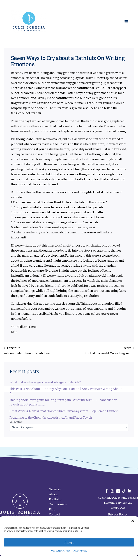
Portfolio (55, 499)
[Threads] (118, 491)
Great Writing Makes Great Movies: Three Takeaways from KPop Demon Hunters (64, 411)
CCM (122, 507)
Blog (52, 509)
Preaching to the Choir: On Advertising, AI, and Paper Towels (51, 417)
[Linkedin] (129, 491)
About (53, 494)
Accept (69, 542)
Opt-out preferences (61, 551)
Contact (54, 514)
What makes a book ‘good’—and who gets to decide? (45, 382)
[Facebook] (106, 491)
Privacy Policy (80, 551)
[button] (132, 521)
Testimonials (58, 504)
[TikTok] (124, 491)
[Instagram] (112, 491)
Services (55, 489)
